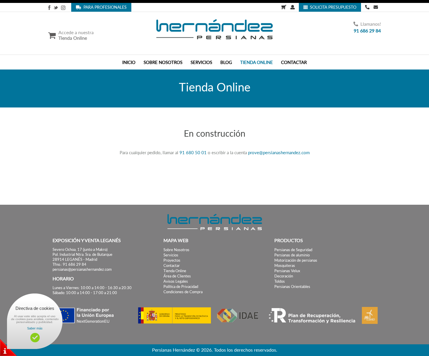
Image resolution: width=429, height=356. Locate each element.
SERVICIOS (201, 62)
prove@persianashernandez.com (279, 152)
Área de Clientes (177, 276)
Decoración (283, 276)
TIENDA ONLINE (256, 62)
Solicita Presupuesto (332, 7)
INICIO (128, 62)
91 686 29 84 (367, 30)
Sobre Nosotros (176, 250)
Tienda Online (174, 271)
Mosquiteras (284, 265)
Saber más (35, 328)
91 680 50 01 (193, 152)
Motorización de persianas (295, 260)
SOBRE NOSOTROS (163, 62)
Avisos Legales (175, 281)
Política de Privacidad (180, 286)
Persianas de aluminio (292, 255)
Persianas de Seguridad (293, 250)
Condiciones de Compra (183, 292)
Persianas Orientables (292, 286)
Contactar (171, 265)
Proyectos (171, 260)
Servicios (170, 255)
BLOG (226, 62)
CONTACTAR (294, 62)
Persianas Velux (287, 271)
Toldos (279, 281)
